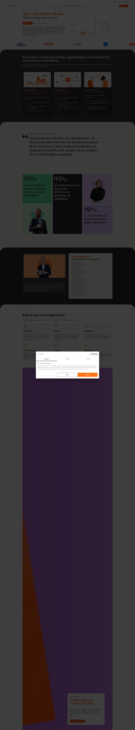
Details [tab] (67, 358)
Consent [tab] (46, 358)
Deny (67, 374)
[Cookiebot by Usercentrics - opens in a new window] (91, 354)
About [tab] (88, 358)
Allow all (88, 374)
